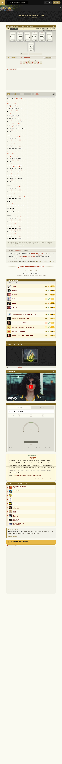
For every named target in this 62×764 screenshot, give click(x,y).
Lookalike (14, 294)
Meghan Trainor (16, 335)
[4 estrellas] (33, 270)
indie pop (29, 475)
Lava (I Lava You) (16, 490)
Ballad (24, 475)
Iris (13, 515)
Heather (14, 286)
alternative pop (18, 475)
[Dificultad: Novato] (49, 290)
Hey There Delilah (16, 503)
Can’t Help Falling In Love (18, 523)
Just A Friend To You (27, 335)
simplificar (24, 53)
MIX (46, 322)
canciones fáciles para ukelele (27, 256)
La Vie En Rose (15, 519)
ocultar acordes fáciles (36, 53)
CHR (46, 286)
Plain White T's (15, 504)
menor (40, 254)
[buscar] (26, 2)
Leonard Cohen (16, 323)
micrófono (20, 407)
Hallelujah (24, 323)
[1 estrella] (26, 270)
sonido (43, 407)
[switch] (50, 28)
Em (17, 98)
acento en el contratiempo (24, 57)
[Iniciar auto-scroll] (8, 94)
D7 (12, 130)
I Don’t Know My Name (29, 314)
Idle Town (14, 299)
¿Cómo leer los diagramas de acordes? (49, 30)
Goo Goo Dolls (15, 516)
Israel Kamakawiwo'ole (16, 487)
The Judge (26, 318)
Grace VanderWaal (17, 314)
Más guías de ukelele (12, 536)
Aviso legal (21, 245)
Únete (57, 2)
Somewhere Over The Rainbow (19, 486)
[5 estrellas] (36, 270)
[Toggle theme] (2, 2)
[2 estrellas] (28, 270)
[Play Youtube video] (31, 387)
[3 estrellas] (31, 270)
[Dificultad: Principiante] (49, 327)
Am (21, 98)
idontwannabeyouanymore (26, 327)
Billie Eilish (14, 327)
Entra (48, 2)
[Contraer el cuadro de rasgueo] (54, 58)
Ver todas (50, 282)
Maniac (14, 303)
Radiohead (14, 495)
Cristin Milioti (15, 520)
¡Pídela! (20, 367)
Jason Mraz (14, 500)
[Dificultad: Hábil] (49, 286)
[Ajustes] (53, 94)
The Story (14, 290)
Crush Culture (15, 307)
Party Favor (22, 331)
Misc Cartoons (15, 491)
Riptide (14, 511)
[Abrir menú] (60, 8)
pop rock (39, 475)
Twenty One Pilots (17, 318)
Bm (7, 103)
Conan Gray (29, 26)
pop (34, 475)
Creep (13, 494)
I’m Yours (14, 498)
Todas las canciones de (44, 478)
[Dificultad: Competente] (49, 303)
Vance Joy (14, 512)
